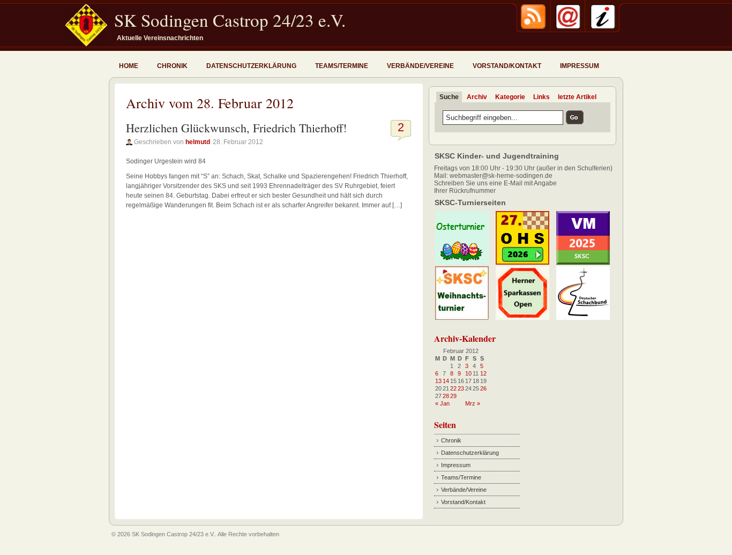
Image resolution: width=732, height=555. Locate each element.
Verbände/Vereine (420, 66)
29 (453, 396)
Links (541, 97)
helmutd (197, 142)
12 (483, 373)
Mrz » (472, 403)
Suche (449, 97)
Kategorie (510, 97)
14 (446, 381)
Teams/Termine (341, 66)
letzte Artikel (577, 97)
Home (128, 66)
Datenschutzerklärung (251, 66)
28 (446, 396)
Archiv (477, 97)
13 (438, 381)
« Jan (442, 403)
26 (483, 388)
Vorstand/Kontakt (507, 66)
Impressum (579, 66)
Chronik (172, 66)
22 (453, 388)
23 (461, 388)
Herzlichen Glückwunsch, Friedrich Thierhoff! (236, 128)
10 (468, 373)
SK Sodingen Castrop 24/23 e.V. (230, 20)
